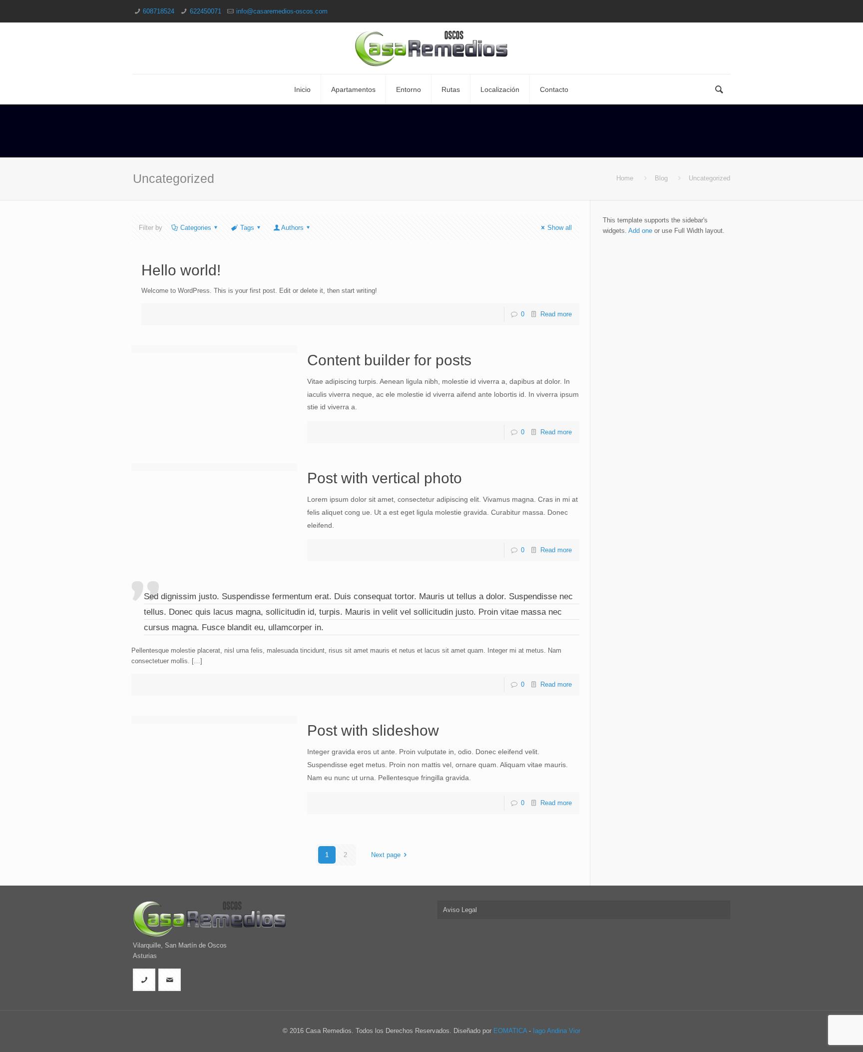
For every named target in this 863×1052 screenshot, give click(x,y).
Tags (247, 227)
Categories (195, 227)
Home (624, 178)
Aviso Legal (460, 910)
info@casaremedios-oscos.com (282, 11)
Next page (386, 855)
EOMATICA (510, 1031)
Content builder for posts (389, 360)
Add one (640, 230)
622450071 (205, 11)
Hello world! (181, 270)
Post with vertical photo (384, 478)
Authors (292, 227)
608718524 (158, 11)
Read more (556, 314)
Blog (661, 178)
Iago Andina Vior (556, 1031)
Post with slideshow (373, 730)
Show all (559, 227)
